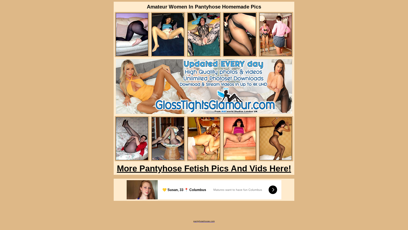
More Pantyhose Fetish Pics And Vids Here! (204, 168)
